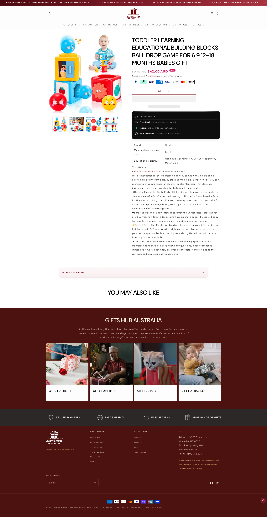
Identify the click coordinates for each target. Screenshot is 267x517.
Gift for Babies (192, 391)
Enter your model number (146, 171)
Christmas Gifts (95, 457)
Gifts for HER (58, 391)
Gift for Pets (146, 391)
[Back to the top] (263, 501)
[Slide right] (122, 124)
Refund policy (92, 507)
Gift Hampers (95, 462)
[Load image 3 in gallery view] (93, 124)
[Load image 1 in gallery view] (60, 124)
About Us (137, 437)
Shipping (154, 76)
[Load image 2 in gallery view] (76, 124)
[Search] (49, 13)
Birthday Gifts (95, 437)
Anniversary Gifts (96, 442)
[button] (164, 99)
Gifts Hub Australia (60, 507)
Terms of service (121, 507)
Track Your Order (140, 452)
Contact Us (138, 442)
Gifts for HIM (102, 391)
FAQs (136, 447)
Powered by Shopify (77, 507)
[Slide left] (49, 124)
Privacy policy (106, 507)
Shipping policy (137, 507)
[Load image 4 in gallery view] (110, 124)
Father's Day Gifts (96, 447)
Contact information (153, 507)
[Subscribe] (95, 482)
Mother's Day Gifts (97, 452)
